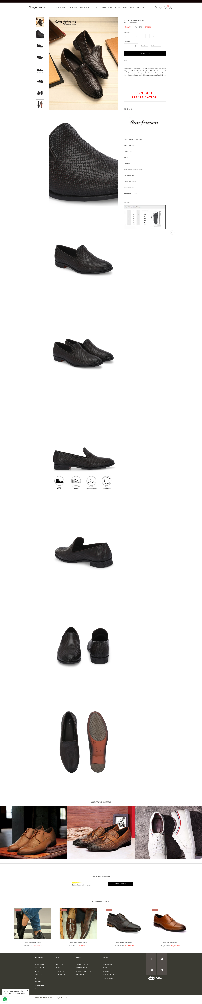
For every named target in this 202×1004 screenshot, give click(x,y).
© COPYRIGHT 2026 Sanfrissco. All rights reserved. (51, 998)
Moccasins (39, 985)
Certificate (60, 971)
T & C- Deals (80, 975)
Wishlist (106, 971)
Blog (58, 968)
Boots (37, 971)
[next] (195, 925)
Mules (37, 989)
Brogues (38, 975)
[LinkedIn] (162, 969)
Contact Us (61, 975)
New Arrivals (60, 7)
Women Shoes (128, 7)
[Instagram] (151, 969)
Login (105, 968)
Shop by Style (84, 7)
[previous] (6, 925)
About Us (59, 964)
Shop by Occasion (99, 7)
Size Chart (144, 46)
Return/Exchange (110, 975)
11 (153, 36)
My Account (108, 964)
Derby (37, 978)
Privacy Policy (82, 964)
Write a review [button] (120, 884)
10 (147, 36)
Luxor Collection (114, 7)
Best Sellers (72, 7)
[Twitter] (131, 60)
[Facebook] (128, 60)
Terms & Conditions (84, 971)
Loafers (38, 982)
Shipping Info (81, 968)
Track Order (140, 7)
